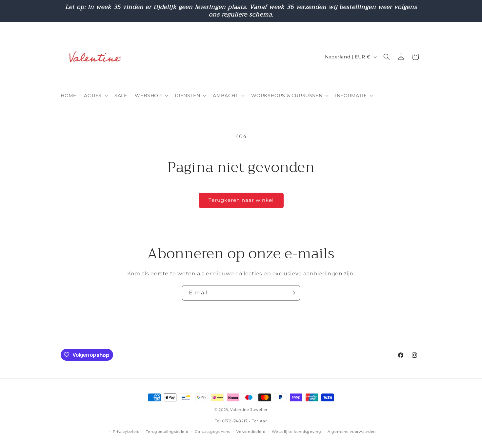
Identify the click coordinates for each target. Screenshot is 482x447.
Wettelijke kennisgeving (296, 431)
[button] (95, 95)
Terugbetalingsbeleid (167, 431)
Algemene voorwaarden (352, 431)
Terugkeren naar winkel (241, 200)
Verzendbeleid (250, 431)
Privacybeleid (126, 431)
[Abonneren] (292, 293)
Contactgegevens (212, 431)
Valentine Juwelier (249, 409)
